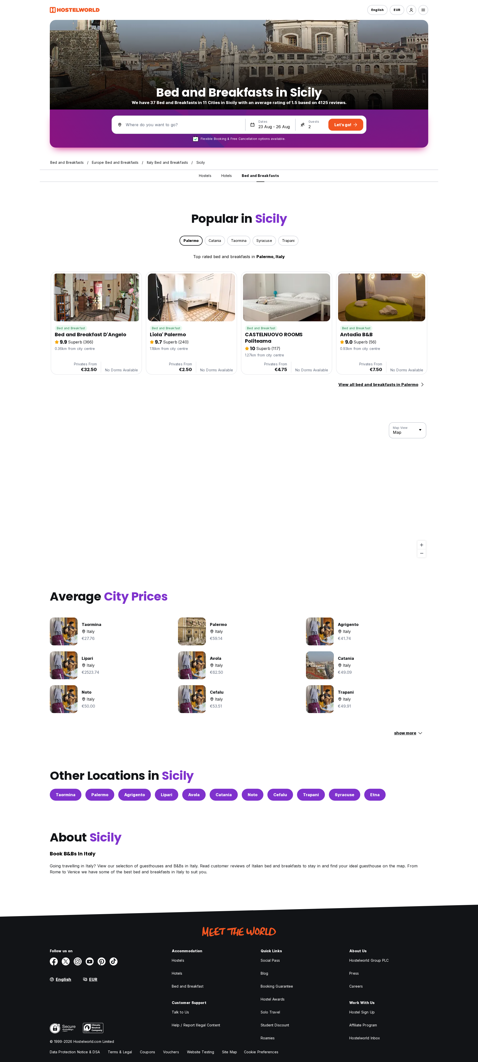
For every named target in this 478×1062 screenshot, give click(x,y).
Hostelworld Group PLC (369, 960)
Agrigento (134, 794)
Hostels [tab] (205, 175)
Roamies (268, 1038)
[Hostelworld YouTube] (90, 961)
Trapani (311, 794)
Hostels (178, 960)
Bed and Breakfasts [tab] (260, 175)
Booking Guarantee (277, 986)
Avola (194, 794)
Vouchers (171, 1052)
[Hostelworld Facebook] (54, 961)
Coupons (147, 1052)
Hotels (177, 973)
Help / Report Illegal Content (196, 1025)
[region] (239, 490)
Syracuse (344, 794)
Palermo (99, 794)
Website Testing (200, 1052)
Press (354, 973)
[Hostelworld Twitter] (66, 961)
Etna (375, 794)
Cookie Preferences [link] (261, 1052)
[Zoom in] (422, 545)
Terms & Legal (120, 1052)
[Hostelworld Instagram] (78, 961)
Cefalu (280, 794)
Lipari (166, 794)
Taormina (65, 794)
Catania (224, 794)
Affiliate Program (363, 1025)
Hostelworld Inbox (364, 1038)
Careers (356, 986)
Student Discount (275, 1025)
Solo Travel (270, 1012)
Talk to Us (180, 1012)
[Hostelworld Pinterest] (102, 961)
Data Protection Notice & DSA (75, 1052)
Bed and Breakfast (71, 328)
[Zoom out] (422, 553)
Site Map (229, 1052)
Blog (264, 973)
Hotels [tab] (226, 175)
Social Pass (270, 960)
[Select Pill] (411, 10)
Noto (252, 794)
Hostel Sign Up (361, 1012)
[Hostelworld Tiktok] (114, 961)
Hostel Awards (273, 999)
